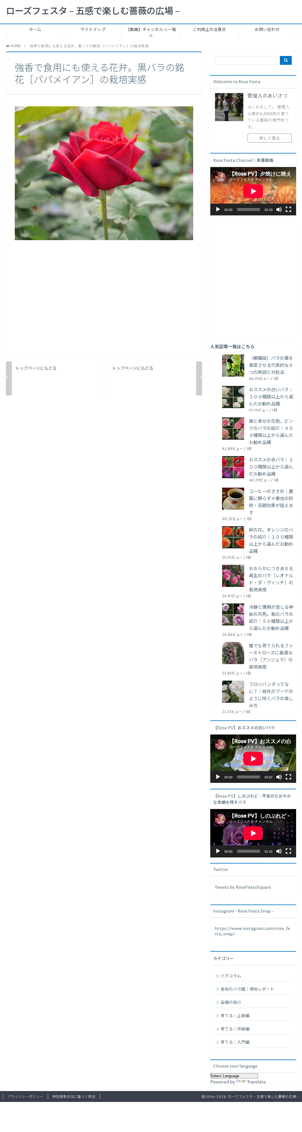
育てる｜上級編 (235, 1016)
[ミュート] (279, 209)
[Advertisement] (104, 302)
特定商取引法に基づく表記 (73, 1097)
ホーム (35, 29)
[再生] (218, 209)
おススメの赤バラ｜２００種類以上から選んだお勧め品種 (271, 467)
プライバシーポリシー (25, 1097)
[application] (253, 191)
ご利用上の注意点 (209, 29)
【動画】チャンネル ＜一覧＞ (151, 33)
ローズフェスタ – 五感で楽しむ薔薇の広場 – (93, 11)
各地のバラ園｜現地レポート (247, 989)
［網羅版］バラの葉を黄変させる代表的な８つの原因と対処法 (271, 365)
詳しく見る (269, 138)
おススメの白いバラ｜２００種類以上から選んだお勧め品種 (271, 397)
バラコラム (231, 976)
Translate (256, 1082)
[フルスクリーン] (288, 209)
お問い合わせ (267, 29)
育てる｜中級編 (235, 1029)
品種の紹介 (231, 1002)
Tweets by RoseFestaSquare (243, 887)
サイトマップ (93, 29)
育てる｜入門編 (235, 1042)
